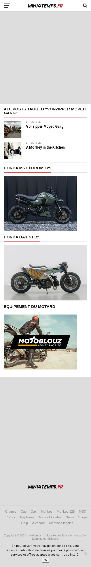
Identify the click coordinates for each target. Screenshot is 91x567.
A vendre (38, 523)
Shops (82, 517)
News (70, 517)
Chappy (10, 511)
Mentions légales (61, 523)
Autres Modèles (50, 517)
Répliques (27, 517)
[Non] (85, 553)
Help (24, 523)
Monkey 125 (66, 511)
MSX (82, 511)
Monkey (47, 511)
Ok (45, 560)
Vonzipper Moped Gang (45, 126)
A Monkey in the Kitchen (45, 147)
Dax (34, 511)
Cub (24, 511)
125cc (11, 517)
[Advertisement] (45, 57)
